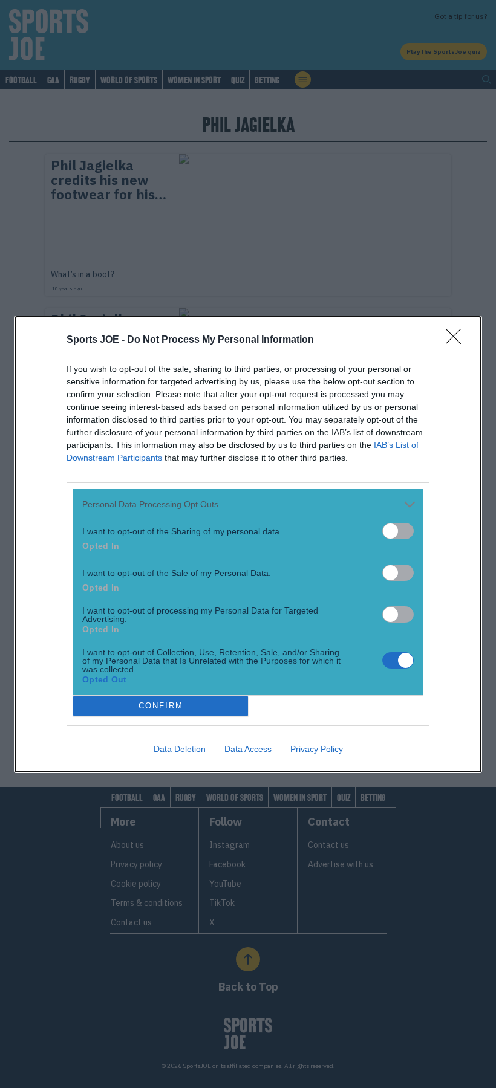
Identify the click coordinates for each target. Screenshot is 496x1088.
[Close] (457, 340)
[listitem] (248, 504)
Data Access (248, 749)
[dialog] (248, 544)
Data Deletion (180, 749)
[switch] (398, 531)
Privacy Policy (316, 749)
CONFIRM (161, 705)
